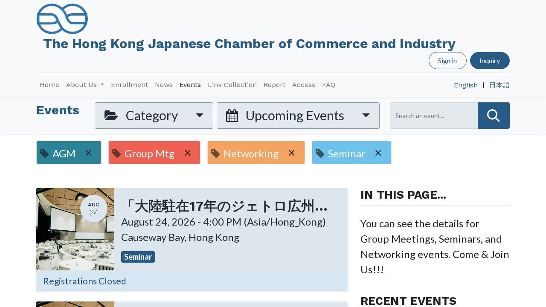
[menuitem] (49, 84)
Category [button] (151, 115)
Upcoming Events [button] (295, 115)
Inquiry (489, 60)
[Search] (494, 115)
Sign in (447, 60)
